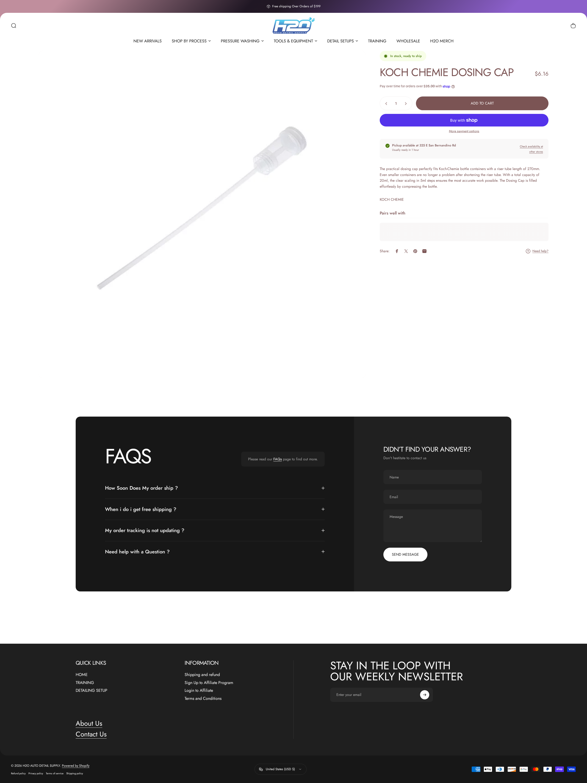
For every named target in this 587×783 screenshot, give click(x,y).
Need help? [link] (540, 251)
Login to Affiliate (199, 690)
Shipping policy (74, 773)
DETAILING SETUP (91, 690)
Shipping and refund (202, 674)
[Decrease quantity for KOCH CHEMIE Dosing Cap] (385, 103)
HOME (82, 674)
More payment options (464, 131)
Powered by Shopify (75, 765)
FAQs (277, 459)
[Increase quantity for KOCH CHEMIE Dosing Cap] (406, 103)
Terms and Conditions (203, 698)
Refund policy (18, 773)
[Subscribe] (424, 694)
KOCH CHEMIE (392, 199)
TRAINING (85, 682)
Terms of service (55, 773)
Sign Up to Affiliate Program (209, 682)
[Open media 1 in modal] (202, 214)
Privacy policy (35, 773)
